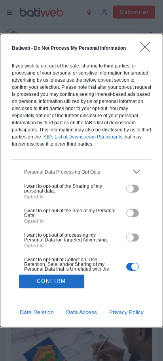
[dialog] (81, 180)
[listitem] (81, 172)
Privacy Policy (126, 312)
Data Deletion (37, 312)
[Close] (147, 49)
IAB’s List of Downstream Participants (82, 137)
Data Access (81, 312)
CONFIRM (51, 281)
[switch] (132, 189)
